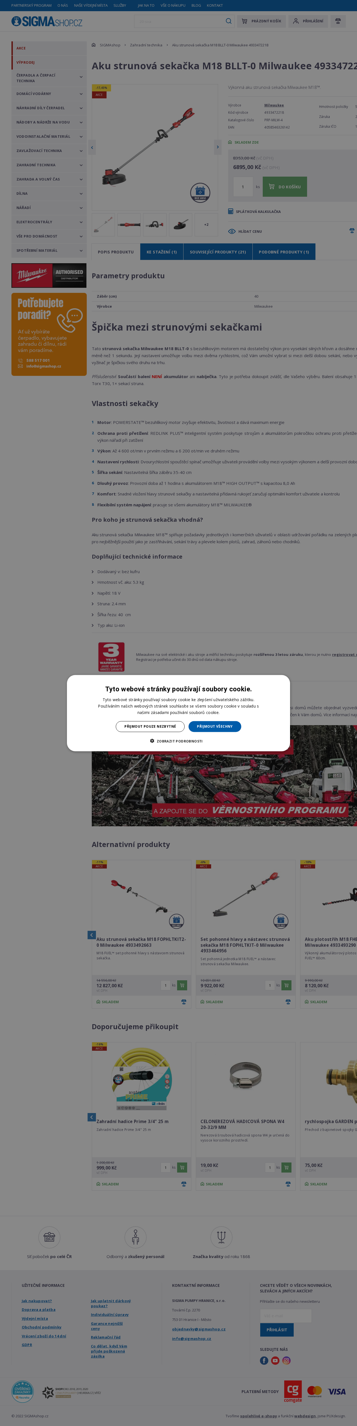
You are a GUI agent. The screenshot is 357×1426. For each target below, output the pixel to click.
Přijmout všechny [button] (215, 726)
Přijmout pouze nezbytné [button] (150, 726)
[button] (178, 740)
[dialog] (178, 713)
